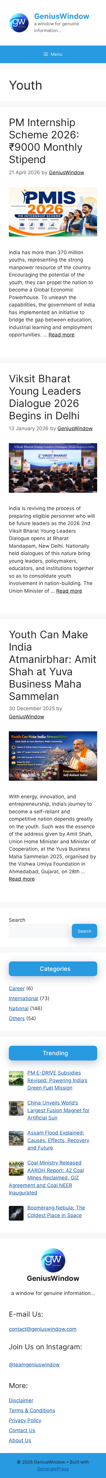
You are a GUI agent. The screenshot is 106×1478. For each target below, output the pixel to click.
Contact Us (22, 1430)
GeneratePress (53, 1469)
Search (17, 920)
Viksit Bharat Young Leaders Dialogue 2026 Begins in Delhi (45, 397)
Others (17, 1018)
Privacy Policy (25, 1420)
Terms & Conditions (32, 1410)
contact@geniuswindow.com (43, 1329)
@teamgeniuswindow (34, 1365)
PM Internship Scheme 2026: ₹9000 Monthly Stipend (45, 140)
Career (17, 988)
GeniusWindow (61, 16)
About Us (20, 1440)
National (19, 1008)
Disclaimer (21, 1400)
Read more (61, 335)
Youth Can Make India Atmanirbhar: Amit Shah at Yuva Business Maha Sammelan (53, 665)
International (23, 998)
